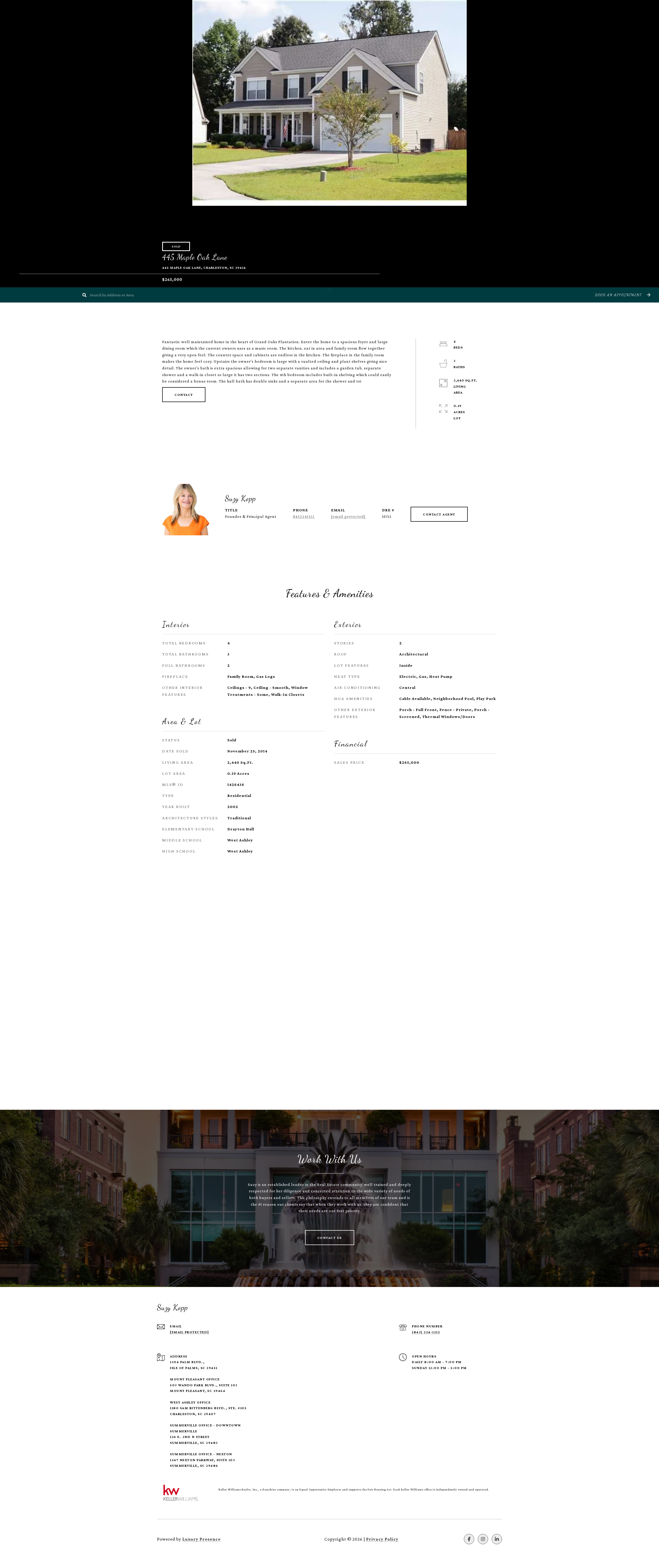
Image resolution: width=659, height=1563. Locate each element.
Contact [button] (184, 395)
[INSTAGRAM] (483, 1539)
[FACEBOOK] (469, 1539)
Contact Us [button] (329, 1238)
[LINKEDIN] (497, 1539)
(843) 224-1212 (426, 1332)
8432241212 (304, 516)
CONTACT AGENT (439, 514)
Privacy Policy (382, 1539)
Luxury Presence (201, 1539)
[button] (622, 295)
